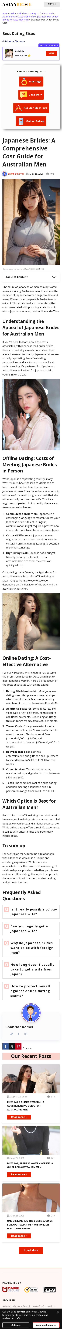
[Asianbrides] (16, 4)
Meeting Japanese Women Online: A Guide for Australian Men (30, 1165)
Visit (51, 53)
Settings (16, 1325)
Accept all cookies (46, 1325)
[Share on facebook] (5, 1046)
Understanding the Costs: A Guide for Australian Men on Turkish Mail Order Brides (30, 1224)
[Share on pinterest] (18, 1046)
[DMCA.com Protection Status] (49, 1289)
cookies (21, 1311)
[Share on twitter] (12, 1046)
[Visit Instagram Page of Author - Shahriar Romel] (25, 1034)
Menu (52, 4)
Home (5, 13)
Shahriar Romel (16, 173)
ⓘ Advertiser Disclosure (34, 269)
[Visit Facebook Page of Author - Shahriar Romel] (18, 1034)
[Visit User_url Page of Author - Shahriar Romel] (11, 1034)
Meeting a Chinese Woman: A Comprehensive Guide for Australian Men (25, 1105)
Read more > (19, 1117)
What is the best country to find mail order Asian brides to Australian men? (28, 15)
